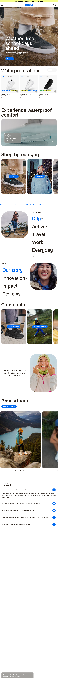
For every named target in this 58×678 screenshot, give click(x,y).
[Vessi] (29, 5)
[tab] (36, 218)
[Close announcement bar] (55, 1)
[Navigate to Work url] (44, 242)
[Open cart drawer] (56, 5)
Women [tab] (50, 70)
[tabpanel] (29, 84)
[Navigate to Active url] (46, 226)
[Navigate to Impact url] (18, 286)
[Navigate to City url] (42, 218)
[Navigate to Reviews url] (21, 294)
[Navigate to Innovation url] (26, 278)
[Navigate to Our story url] (24, 270)
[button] (29, 490)
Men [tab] (55, 70)
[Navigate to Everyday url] (54, 250)
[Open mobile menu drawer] (2, 5)
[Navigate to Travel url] (46, 234)
